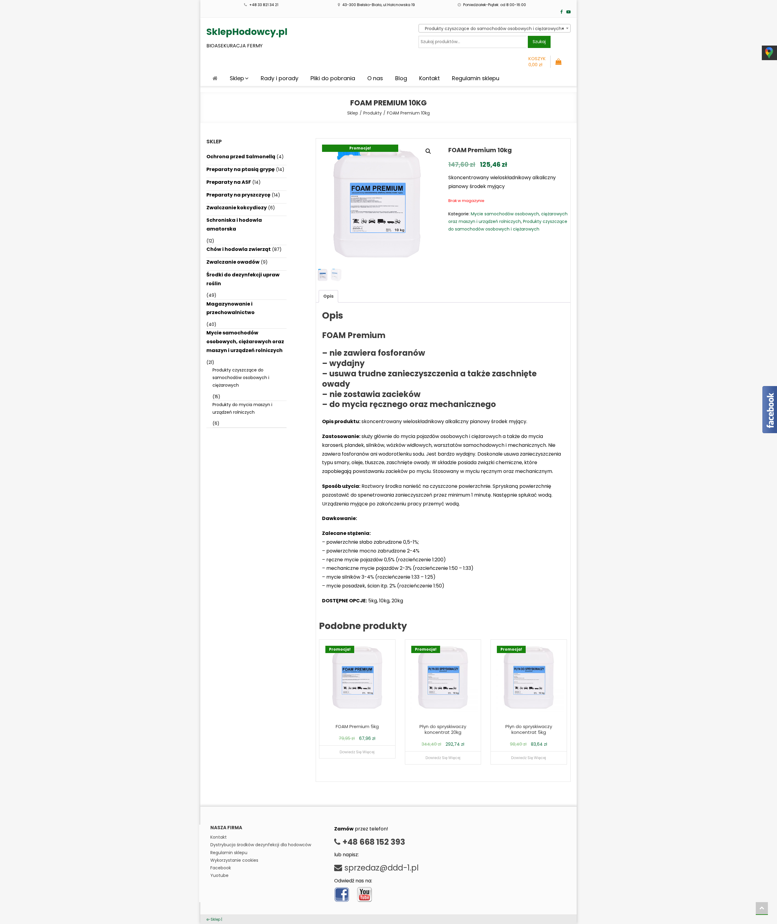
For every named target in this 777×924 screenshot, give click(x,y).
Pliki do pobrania (332, 78)
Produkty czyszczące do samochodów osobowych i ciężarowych (240, 377)
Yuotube (219, 875)
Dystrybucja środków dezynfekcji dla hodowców (260, 845)
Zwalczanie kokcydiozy (236, 207)
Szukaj (539, 42)
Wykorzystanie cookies (234, 860)
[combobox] (495, 28)
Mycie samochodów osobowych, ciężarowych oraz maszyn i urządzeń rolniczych (245, 341)
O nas (375, 78)
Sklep (237, 78)
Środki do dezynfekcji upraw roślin (243, 279)
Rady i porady (279, 78)
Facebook (220, 868)
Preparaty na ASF (228, 182)
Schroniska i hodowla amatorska (234, 224)
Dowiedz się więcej (357, 752)
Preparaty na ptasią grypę (240, 169)
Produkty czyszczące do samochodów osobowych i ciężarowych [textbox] (492, 29)
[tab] (328, 296)
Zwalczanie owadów (233, 261)
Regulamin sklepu (475, 78)
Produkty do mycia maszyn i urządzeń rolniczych (242, 408)
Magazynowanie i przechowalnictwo (230, 308)
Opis (328, 296)
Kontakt (429, 78)
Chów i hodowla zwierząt (238, 249)
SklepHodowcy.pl (246, 31)
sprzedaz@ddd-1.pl (380, 867)
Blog (401, 78)
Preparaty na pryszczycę (238, 194)
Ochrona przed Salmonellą (240, 156)
